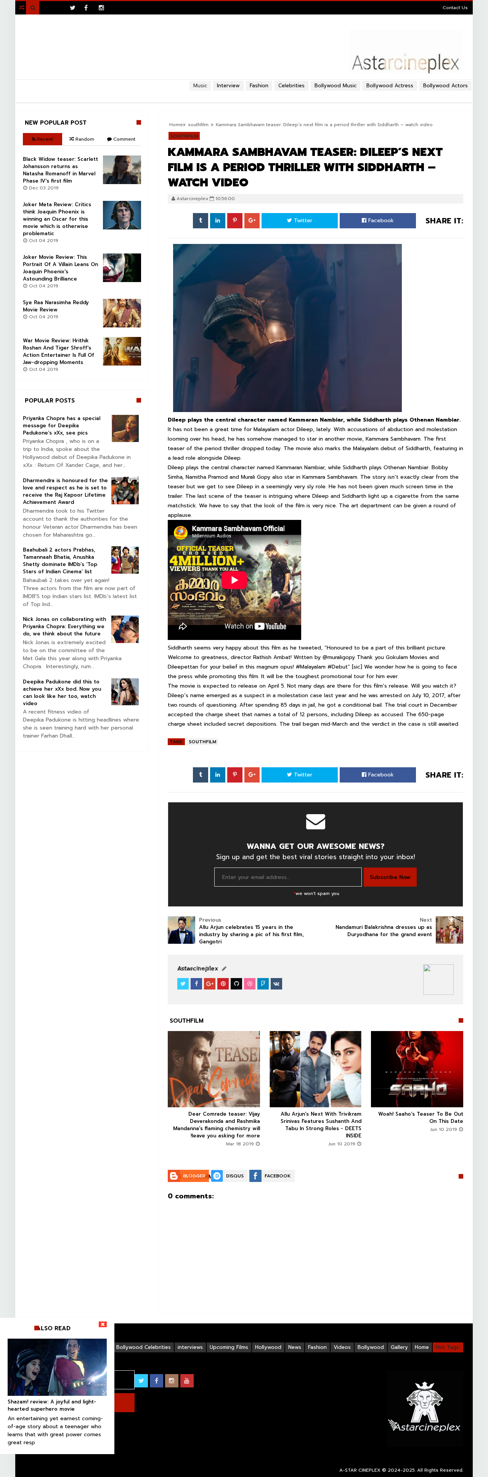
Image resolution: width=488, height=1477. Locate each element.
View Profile (196, 968)
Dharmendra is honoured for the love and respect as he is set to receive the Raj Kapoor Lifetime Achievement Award (65, 491)
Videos (342, 1347)
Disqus (235, 1175)
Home (422, 1347)
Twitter (302, 220)
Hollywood (268, 1347)
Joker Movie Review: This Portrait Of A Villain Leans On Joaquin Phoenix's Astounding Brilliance (60, 267)
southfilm (202, 741)
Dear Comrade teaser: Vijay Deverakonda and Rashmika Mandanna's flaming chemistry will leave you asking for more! (216, 1124)
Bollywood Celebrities (143, 1347)
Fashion (317, 1347)
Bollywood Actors (445, 85)
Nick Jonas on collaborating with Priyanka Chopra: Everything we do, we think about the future (64, 626)
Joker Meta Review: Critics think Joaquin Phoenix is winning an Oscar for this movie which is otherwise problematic (57, 219)
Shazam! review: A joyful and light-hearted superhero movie (52, 1405)
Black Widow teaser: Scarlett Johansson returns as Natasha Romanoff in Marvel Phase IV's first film (60, 170)
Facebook (380, 220)
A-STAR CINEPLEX (359, 1470)
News (294, 1347)
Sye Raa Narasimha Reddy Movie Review (56, 306)
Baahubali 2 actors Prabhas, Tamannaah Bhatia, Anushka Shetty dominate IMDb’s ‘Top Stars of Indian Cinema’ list (60, 560)
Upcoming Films (229, 1347)
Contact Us (455, 7)
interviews (190, 1347)
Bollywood (371, 1347)
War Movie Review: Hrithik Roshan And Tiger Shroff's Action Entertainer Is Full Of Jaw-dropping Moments (58, 351)
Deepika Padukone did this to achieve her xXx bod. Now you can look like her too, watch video (62, 692)
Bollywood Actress (389, 85)
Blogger (194, 1175)
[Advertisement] (244, 93)
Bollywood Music (335, 85)
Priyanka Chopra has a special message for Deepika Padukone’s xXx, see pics (61, 425)
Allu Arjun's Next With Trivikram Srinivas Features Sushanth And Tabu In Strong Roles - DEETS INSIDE (321, 1124)
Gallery (399, 1347)
